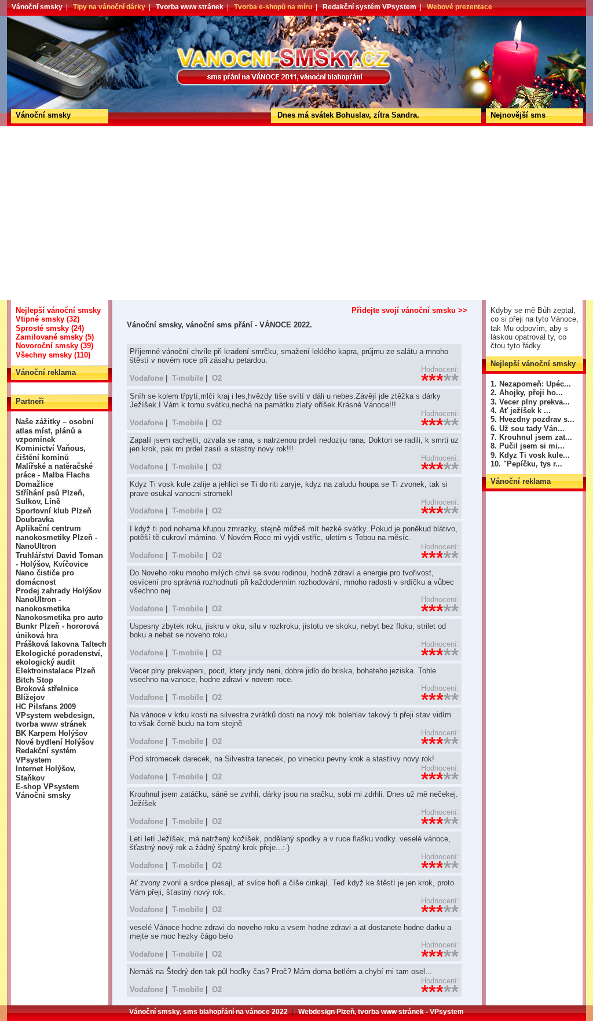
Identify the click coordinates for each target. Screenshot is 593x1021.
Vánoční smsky (37, 6)
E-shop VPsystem (47, 786)
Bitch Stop (34, 680)
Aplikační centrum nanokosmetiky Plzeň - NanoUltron (56, 537)
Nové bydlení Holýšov (55, 742)
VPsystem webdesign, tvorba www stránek (55, 719)
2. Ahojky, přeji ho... (526, 392)
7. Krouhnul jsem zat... (531, 437)
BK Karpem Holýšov (51, 733)
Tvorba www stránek (190, 6)
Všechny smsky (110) (53, 355)
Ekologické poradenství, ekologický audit (59, 657)
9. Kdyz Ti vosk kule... (530, 455)
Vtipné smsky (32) (47, 319)
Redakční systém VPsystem (369, 6)
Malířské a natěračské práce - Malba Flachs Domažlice (54, 475)
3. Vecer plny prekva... (530, 402)
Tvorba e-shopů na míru (273, 6)
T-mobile (187, 378)
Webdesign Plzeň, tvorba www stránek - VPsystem (381, 1011)
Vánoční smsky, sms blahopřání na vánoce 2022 (208, 1011)
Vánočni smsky (43, 795)
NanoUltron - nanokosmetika (43, 603)
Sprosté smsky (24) (50, 328)
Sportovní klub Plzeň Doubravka (53, 515)
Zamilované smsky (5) (55, 337)
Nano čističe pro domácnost (45, 577)
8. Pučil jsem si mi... (527, 446)
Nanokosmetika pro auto (59, 617)
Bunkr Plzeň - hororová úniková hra (57, 630)
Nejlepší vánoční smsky (58, 310)
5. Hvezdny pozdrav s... (532, 419)
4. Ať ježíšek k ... (520, 410)
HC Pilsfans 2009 (46, 706)
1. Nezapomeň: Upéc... (530, 384)
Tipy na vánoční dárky (109, 6)
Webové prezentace (459, 6)
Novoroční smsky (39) (54, 345)
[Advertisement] (296, 213)
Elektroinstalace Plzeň (56, 670)
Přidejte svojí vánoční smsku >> (409, 310)
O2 (217, 378)
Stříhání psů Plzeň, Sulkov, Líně (50, 497)
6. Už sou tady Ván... (527, 428)
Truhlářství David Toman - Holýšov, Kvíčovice (59, 559)
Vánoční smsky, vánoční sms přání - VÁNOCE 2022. (49, 19)
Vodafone (146, 378)
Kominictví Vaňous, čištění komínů (51, 452)
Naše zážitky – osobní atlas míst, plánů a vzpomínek (55, 430)
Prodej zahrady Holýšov (58, 590)
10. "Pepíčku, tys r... (526, 464)
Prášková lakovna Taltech (61, 644)
